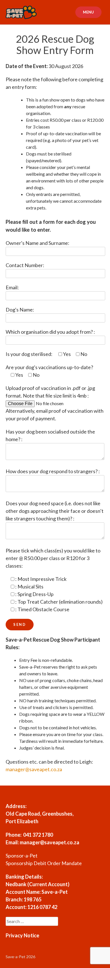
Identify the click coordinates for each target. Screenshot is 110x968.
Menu (88, 12)
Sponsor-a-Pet (22, 855)
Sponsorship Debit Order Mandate (44, 863)
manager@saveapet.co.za (34, 769)
